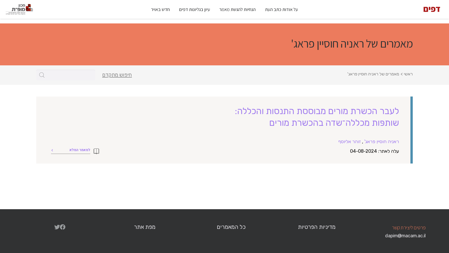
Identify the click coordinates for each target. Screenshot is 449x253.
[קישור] (431, 9)
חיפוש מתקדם (117, 75)
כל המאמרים (231, 227)
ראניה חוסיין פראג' (381, 141)
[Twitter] (57, 227)
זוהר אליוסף (349, 141)
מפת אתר (145, 227)
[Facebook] (62, 227)
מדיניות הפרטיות (317, 227)
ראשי (408, 74)
